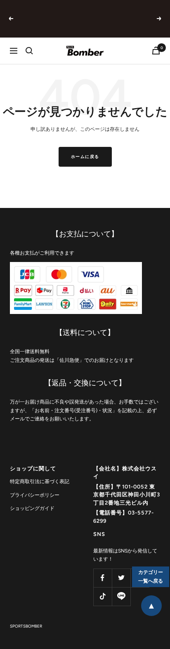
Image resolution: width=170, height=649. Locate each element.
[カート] (156, 50)
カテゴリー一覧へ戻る (150, 576)
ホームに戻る (85, 156)
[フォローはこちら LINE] (121, 596)
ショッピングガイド (32, 508)
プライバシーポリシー (34, 495)
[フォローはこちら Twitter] (121, 578)
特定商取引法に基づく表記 (39, 481)
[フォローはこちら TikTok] (102, 596)
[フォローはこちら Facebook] (102, 578)
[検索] (29, 50)
